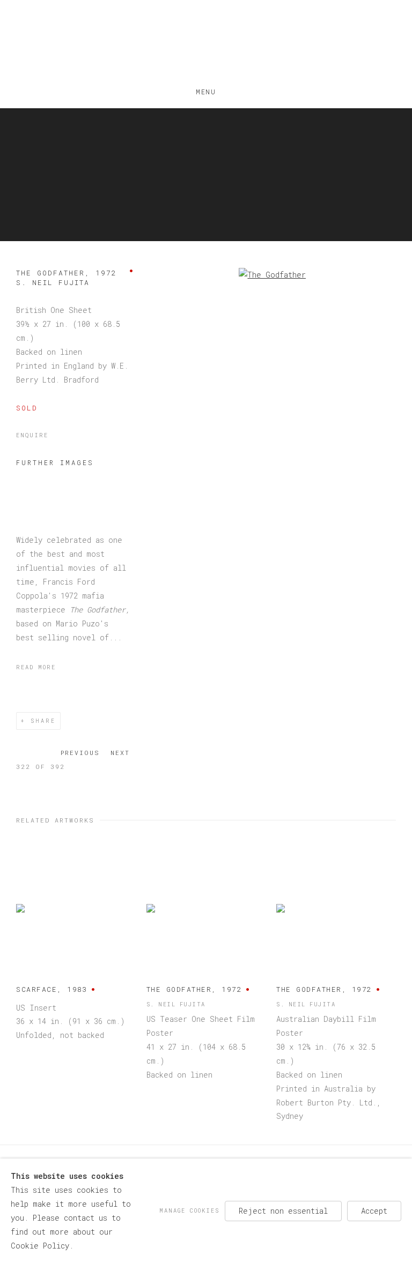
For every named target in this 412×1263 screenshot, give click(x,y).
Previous (80, 753)
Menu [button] (206, 89)
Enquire (32, 435)
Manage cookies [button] (189, 1210)
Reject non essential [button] (283, 1210)
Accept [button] (374, 1210)
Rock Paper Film (206, 43)
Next (120, 753)
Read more (36, 667)
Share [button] (43, 721)
